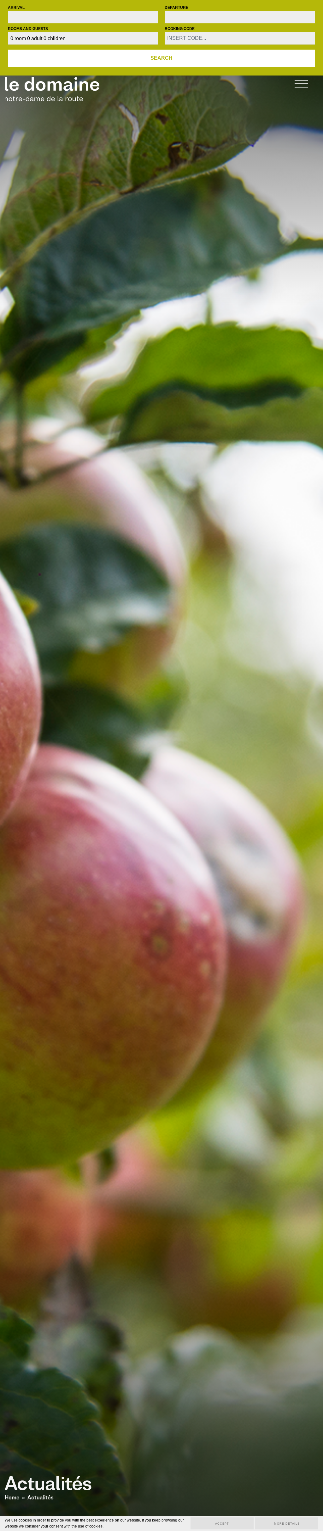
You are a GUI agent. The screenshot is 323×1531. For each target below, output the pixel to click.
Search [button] (161, 58)
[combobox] (83, 17)
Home (12, 1497)
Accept (222, 1523)
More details (287, 1523)
